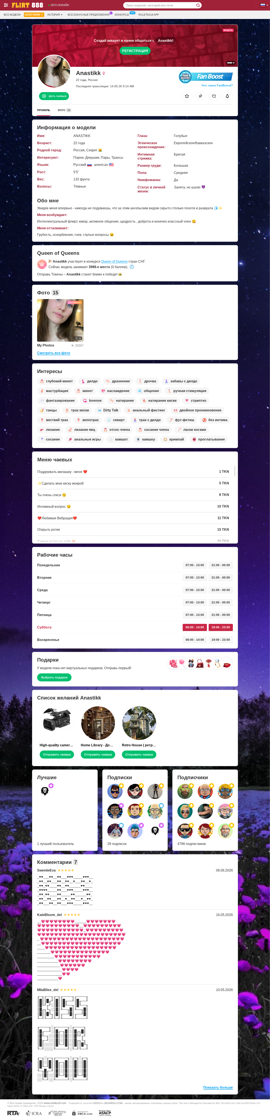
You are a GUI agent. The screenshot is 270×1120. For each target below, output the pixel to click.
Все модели (12, 14)
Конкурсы (122, 14)
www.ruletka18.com (55, 1103)
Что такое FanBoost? (217, 85)
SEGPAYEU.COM (113, 1103)
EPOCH (97, 1103)
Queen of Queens (114, 261)
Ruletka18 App (149, 14)
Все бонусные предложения (88, 14)
